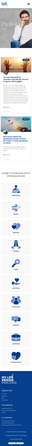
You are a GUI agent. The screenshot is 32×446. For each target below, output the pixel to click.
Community (16, 306)
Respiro (16, 214)
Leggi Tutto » (7, 107)
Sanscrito (16, 325)
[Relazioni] (16, 226)
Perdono (16, 251)
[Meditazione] (16, 189)
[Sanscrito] (16, 319)
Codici (16, 269)
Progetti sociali (16, 362)
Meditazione (16, 195)
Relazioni (16, 232)
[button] (29, 4)
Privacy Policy (12, 443)
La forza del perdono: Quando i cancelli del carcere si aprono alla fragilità (15, 79)
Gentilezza (16, 288)
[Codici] (16, 263)
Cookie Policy (20, 443)
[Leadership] (16, 337)
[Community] (16, 300)
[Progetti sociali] (16, 356)
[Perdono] (16, 245)
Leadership (16, 344)
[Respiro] (16, 208)
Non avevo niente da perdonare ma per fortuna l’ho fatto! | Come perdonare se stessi (15, 139)
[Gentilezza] (16, 282)
